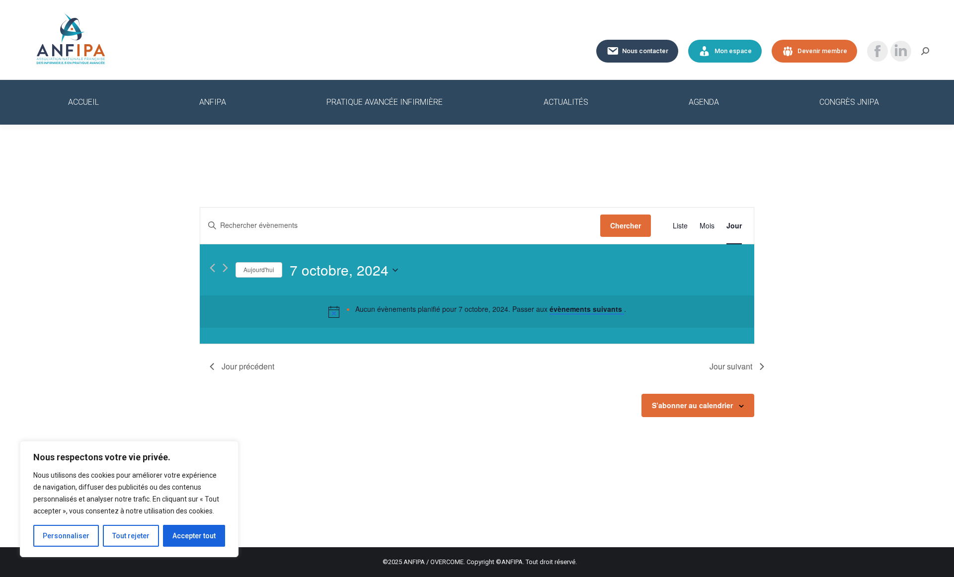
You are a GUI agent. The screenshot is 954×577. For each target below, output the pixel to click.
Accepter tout (194, 536)
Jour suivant (731, 366)
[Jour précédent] (212, 268)
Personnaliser (66, 536)
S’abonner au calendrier (692, 405)
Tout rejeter (131, 536)
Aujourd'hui (258, 269)
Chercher (625, 225)
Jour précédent (248, 366)
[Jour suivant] (225, 268)
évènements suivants (587, 309)
